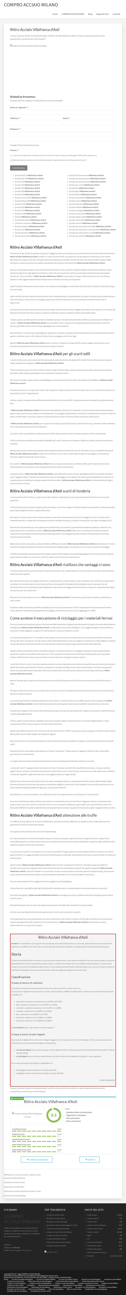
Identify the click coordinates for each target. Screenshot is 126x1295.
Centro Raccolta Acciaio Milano (67, 1281)
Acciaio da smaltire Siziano (56, 1239)
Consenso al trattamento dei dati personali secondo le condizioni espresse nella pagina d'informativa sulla (55, 155)
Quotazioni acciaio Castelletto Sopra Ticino (22, 1191)
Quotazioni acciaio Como (14, 1182)
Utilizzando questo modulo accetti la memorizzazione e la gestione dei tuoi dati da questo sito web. (49, 160)
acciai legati (21, 1056)
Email (66, 118)
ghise (80, 991)
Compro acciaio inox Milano (65, 1283)
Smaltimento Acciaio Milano (17, 1291)
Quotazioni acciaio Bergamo (17, 1287)
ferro (73, 943)
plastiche (39, 991)
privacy (36, 145)
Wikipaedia (109, 1080)
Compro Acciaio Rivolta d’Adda (58, 1228)
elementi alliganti (43, 1040)
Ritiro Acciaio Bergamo (36, 1289)
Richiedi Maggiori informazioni (20, 1250)
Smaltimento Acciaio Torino (41, 1291)
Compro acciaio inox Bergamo (40, 1283)
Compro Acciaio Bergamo (16, 1283)
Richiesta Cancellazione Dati (29, 1276)
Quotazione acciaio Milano (72, 1285)
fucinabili (58, 991)
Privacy (14, 150)
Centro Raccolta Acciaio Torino (93, 1281)
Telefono (15, 118)
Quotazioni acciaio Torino (63, 1287)
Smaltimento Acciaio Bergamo (96, 1289)
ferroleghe (84, 1040)
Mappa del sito (46, 1276)
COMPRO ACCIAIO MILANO (31, 5)
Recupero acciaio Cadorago (57, 1222)
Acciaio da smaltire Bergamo (22, 1279)
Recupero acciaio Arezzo (56, 1218)
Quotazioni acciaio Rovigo (15, 1195)
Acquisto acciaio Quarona (14, 1178)
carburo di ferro (73, 988)
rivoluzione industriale (65, 963)
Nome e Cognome (19, 107)
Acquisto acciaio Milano (112, 1279)
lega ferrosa (40, 943)
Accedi (55, 1276)
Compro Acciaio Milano (110, 1283)
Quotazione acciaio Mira (14, 1187)
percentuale (103, 943)
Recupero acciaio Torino (16, 1289)
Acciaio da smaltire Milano (45, 1279)
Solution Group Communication (59, 1277)
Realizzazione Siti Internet (13, 1277)
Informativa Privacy (11, 1276)
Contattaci (31, 1285)
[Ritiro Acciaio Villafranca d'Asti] (27, 1115)
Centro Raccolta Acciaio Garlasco (59, 1242)
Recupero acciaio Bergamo (85, 1287)
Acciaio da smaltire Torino (68, 1279)
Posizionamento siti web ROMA (35, 1277)
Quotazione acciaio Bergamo (49, 1285)
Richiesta (15, 129)
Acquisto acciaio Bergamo (91, 1279)
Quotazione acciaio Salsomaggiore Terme (62, 1225)
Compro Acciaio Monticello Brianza (59, 1232)
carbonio (80, 943)
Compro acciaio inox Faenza (57, 1235)
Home (6, 1279)
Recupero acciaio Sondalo (56, 1246)
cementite (61, 988)
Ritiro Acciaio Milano (56, 1289)
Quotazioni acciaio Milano (40, 1287)
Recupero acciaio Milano (108, 1287)
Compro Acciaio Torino (15, 1285)
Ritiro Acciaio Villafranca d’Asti (63, 1088)
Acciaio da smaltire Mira (55, 1215)
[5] (54, 1027)
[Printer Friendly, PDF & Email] (17, 1098)
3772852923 (15, 1248)
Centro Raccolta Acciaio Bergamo (40, 1281)
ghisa (107, 946)
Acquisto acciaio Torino (15, 1281)
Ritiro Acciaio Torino (74, 1289)
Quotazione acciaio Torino (95, 1285)
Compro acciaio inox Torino (88, 1283)
